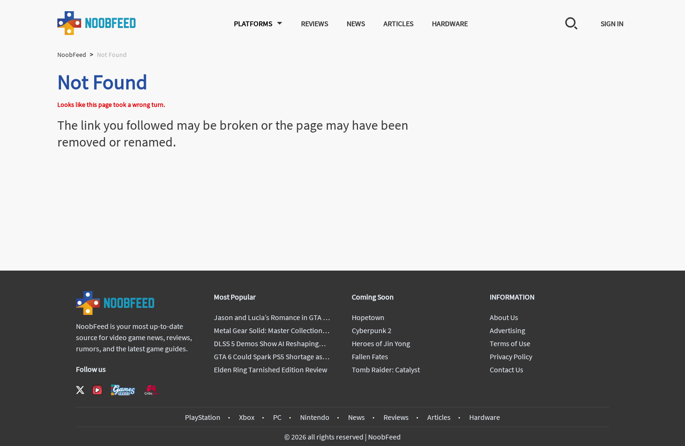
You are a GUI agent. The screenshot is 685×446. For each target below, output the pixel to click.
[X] (80, 390)
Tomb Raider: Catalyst (386, 369)
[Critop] (151, 390)
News (356, 23)
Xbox (246, 417)
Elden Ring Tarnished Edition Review (270, 369)
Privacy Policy (511, 356)
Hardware (450, 23)
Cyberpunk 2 (371, 330)
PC (277, 417)
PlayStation (202, 417)
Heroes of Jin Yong (381, 343)
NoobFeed (71, 54)
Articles (398, 23)
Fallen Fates (370, 356)
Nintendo (314, 417)
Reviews (314, 23)
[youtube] (97, 390)
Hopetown (368, 317)
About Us (504, 317)
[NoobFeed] (97, 23)
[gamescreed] (123, 390)
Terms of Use (510, 343)
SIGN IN (612, 23)
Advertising (507, 330)
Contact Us (506, 369)
